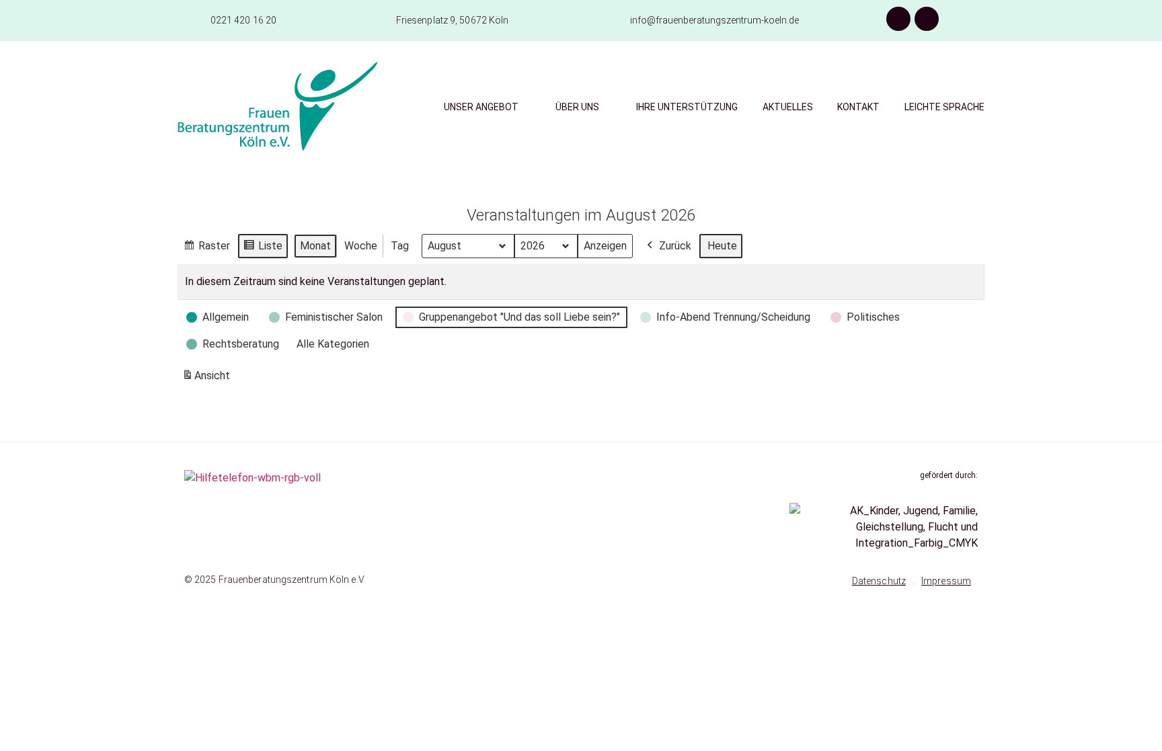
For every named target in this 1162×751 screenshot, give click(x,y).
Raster (206, 249)
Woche (360, 245)
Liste (262, 249)
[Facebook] (898, 19)
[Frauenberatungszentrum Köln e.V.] (278, 106)
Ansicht (208, 379)
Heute (722, 245)
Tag (400, 245)
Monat (315, 245)
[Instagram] (927, 19)
